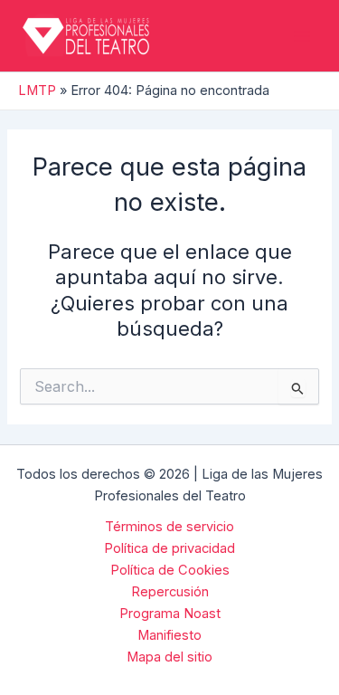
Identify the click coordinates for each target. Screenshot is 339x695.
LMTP (37, 90)
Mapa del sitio (169, 657)
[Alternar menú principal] (302, 36)
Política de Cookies (170, 570)
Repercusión (170, 592)
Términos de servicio (169, 527)
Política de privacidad (169, 548)
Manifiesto (169, 635)
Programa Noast (170, 613)
